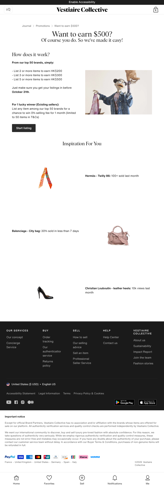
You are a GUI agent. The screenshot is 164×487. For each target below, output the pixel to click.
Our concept (14, 337)
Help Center (111, 337)
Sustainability (142, 346)
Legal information (49, 393)
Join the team (142, 358)
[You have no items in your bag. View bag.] (156, 9)
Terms (66, 393)
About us (139, 340)
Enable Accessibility (82, 2)
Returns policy (48, 363)
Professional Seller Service (82, 361)
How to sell (80, 337)
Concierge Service (13, 345)
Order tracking (48, 339)
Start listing (23, 128)
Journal (26, 26)
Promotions (43, 26)
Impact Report (142, 352)
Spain (67, 462)
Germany (56, 462)
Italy (74, 462)
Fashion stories (143, 363)
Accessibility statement (20, 393)
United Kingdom (23, 462)
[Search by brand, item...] (8, 9)
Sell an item (80, 353)
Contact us (110, 343)
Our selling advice (80, 345)
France (8, 462)
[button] (156, 9)
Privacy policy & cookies (89, 393)
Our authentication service (52, 351)
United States (41, 462)
